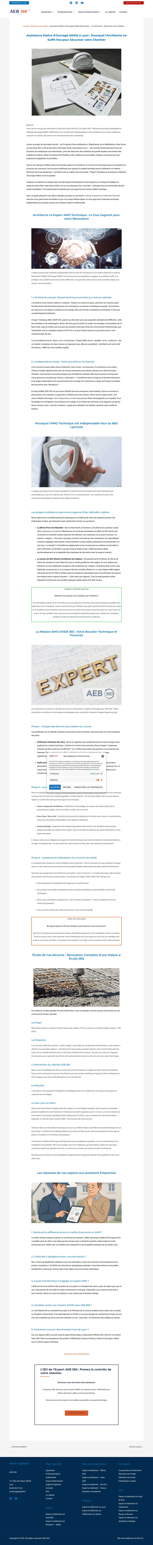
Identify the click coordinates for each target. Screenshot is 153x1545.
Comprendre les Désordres (130, 1470)
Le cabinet (50, 1495)
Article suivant (136, 1447)
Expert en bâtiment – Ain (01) (94, 1484)
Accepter (55, 787)
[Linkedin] (76, 3)
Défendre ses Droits (127, 1477)
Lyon (60, 128)
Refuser (67, 787)
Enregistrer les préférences (88, 787)
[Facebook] (71, 3)
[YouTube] (82, 3)
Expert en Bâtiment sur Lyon (94, 1507)
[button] (103, 756)
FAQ (47, 1491)
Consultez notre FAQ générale (76, 1354)
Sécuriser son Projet (39, 26)
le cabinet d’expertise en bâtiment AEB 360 (101, 196)
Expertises (50, 1470)
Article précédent (18, 1447)
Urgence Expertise (53, 1484)
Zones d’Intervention (54, 1481)
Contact (49, 1498)
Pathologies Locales (127, 1481)
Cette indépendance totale (64, 398)
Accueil (26, 26)
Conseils (49, 1488)
